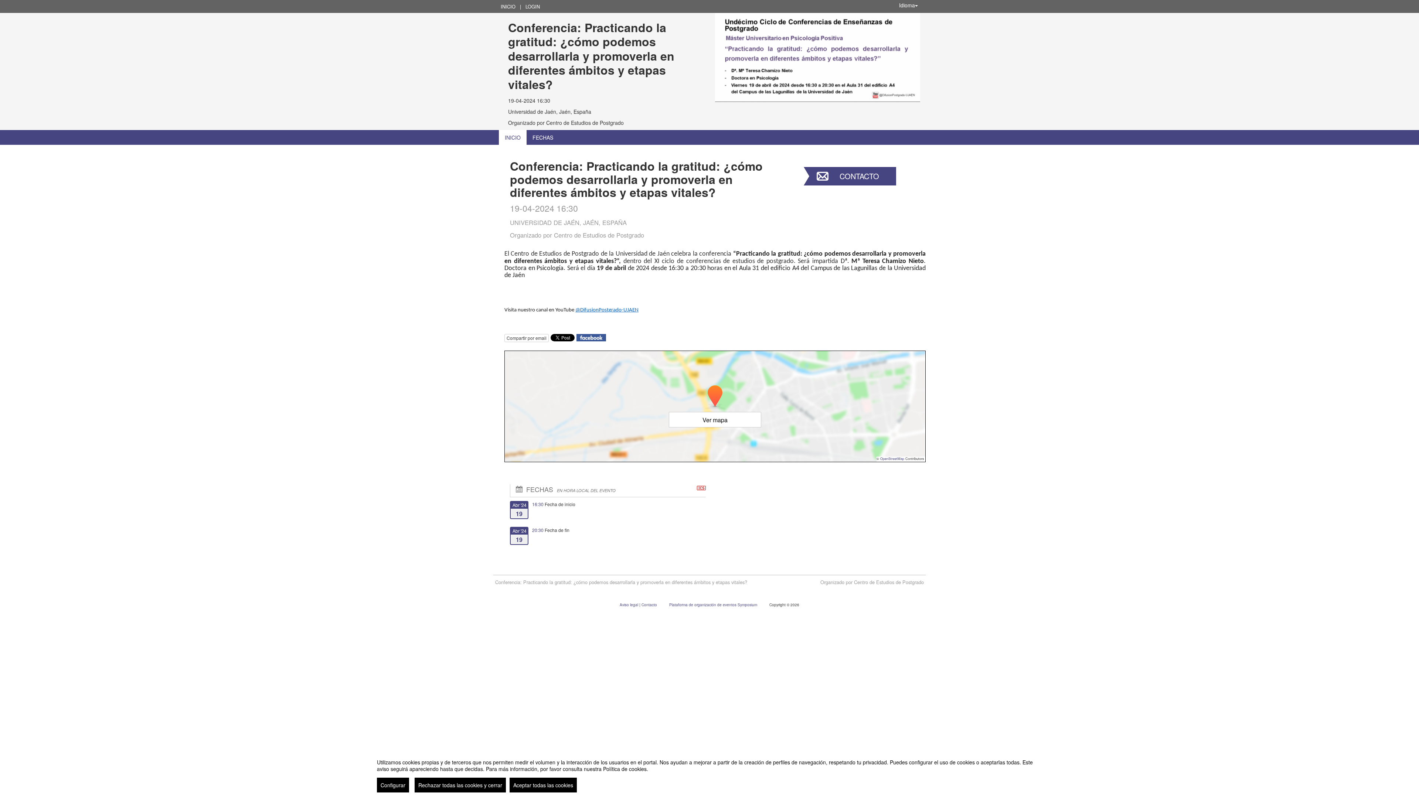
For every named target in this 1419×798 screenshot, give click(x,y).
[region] (709, 773)
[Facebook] (591, 336)
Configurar (393, 785)
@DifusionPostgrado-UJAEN (607, 310)
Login (532, 6)
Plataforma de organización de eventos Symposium (713, 604)
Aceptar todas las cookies (543, 785)
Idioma (907, 5)
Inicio (508, 6)
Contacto (859, 176)
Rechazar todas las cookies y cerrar (460, 785)
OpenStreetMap (892, 458)
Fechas (542, 137)
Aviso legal (629, 604)
